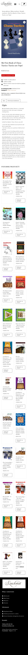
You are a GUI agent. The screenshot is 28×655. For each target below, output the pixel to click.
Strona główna (6, 11)
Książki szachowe (11, 90)
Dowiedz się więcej (7, 192)
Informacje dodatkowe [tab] (13, 100)
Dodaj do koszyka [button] (19, 200)
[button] (15, 4)
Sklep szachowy (15, 11)
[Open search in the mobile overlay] (19, 4)
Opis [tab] (4, 100)
